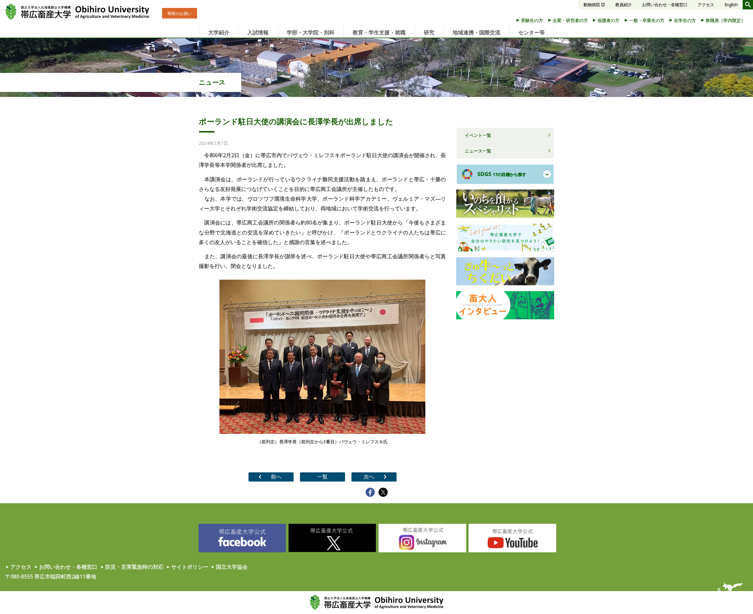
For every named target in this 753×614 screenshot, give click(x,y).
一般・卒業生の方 (646, 20)
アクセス (706, 4)
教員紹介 (623, 4)
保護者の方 (608, 20)
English (731, 4)
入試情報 (258, 32)
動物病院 (592, 4)
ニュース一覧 (478, 151)
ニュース (212, 82)
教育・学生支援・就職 (379, 32)
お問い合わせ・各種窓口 (664, 4)
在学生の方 (685, 20)
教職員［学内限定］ (725, 20)
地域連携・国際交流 (476, 32)
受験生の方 (532, 20)
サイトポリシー (189, 566)
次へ (369, 476)
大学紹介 (218, 32)
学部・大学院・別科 (310, 32)
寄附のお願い (179, 13)
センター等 (531, 32)
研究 (429, 32)
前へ (276, 476)
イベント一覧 (478, 135)
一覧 (322, 476)
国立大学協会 (232, 566)
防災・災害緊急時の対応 (134, 566)
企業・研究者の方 (570, 20)
